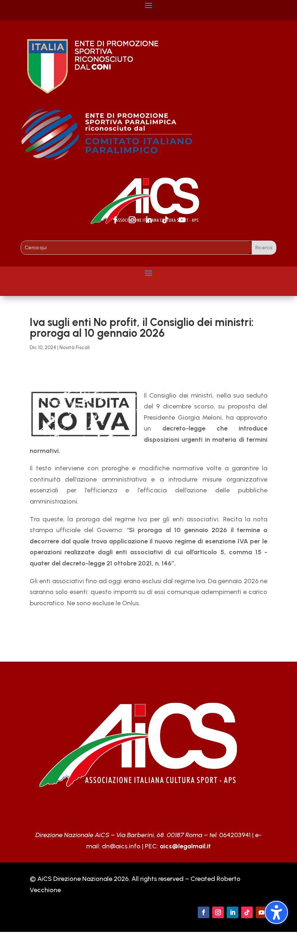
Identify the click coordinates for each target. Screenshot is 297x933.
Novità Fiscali (74, 347)
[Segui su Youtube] (182, 220)
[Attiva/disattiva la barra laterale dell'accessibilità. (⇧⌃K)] (276, 912)
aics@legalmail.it (185, 846)
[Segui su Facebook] (115, 220)
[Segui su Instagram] (132, 220)
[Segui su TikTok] (165, 220)
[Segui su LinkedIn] (148, 220)
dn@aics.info (121, 846)
